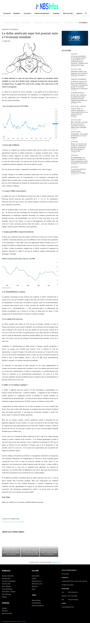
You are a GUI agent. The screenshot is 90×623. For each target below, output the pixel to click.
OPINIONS (56, 13)
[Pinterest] (32, 509)
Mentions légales (22, 621)
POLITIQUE (27, 13)
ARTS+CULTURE (68, 13)
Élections (74, 141)
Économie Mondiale (77, 92)
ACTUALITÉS (7, 13)
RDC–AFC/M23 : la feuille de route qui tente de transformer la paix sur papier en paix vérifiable (79, 124)
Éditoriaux (5, 611)
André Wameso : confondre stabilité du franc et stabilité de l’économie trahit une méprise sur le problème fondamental (30, 552)
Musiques (35, 586)
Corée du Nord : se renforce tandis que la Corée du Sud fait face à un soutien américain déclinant (79, 112)
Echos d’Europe (6, 594)
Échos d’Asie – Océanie (8, 591)
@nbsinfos (56, 562)
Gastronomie (35, 576)
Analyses (74, 54)
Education (74, 155)
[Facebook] (24, 509)
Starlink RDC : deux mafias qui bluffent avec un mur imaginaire (79, 135)
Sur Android (65, 574)
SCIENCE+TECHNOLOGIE (41, 13)
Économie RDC (6, 578)
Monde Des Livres (37, 584)
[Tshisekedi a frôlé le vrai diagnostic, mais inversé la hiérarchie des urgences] (66, 73)
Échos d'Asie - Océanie (78, 106)
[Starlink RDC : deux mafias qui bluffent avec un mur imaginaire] (66, 135)
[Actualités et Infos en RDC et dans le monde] (45, 6)
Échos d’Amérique (7, 589)
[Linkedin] (40, 509)
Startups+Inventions (38, 605)
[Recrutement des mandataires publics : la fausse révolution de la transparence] (49, 546)
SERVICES (79, 13)
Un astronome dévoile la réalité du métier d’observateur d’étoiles (78, 171)
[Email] (44, 509)
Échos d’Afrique (6, 586)
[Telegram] (48, 509)
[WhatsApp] (36, 509)
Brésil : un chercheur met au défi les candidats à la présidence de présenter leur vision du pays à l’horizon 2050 (79, 147)
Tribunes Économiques (10, 29)
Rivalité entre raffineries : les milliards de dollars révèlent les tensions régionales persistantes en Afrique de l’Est (79, 98)
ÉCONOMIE (16, 13)
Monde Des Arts (36, 581)
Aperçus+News (76, 131)
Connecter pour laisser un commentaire (13, 522)
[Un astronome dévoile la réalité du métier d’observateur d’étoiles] (66, 170)
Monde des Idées (7, 613)
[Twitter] (28, 509)
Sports (34, 589)
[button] (86, 13)
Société (34, 578)
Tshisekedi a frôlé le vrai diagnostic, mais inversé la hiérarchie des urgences (79, 73)
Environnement (36, 603)
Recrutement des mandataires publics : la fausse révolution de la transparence (49, 552)
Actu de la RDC (76, 69)
